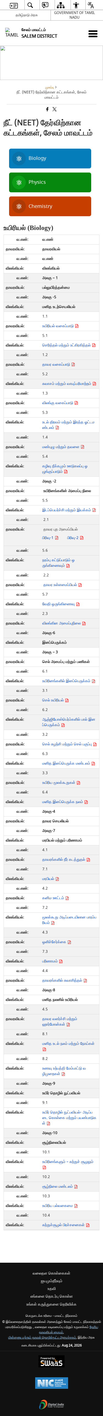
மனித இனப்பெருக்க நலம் (63, 802)
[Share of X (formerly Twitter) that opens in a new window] (54, 109)
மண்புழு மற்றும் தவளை (61, 447)
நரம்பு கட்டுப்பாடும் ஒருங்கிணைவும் (58, 562)
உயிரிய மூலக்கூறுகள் (59, 782)
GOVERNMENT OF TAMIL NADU (74, 15)
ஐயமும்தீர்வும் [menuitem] (51, 1281)
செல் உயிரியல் (53, 700)
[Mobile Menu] (93, 33)
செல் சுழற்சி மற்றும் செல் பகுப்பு (67, 744)
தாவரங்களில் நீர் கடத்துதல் (64, 859)
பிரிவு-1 (48, 538)
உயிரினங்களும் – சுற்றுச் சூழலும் (67, 1162)
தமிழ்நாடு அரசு (27, 15)
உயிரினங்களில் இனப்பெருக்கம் (66, 681)
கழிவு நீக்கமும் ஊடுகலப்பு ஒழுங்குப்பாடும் (65, 468)
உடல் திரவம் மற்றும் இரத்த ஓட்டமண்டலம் (68, 425)
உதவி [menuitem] (52, 1289)
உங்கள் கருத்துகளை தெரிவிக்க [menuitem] (51, 1304)
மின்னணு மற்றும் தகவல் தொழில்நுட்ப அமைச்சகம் (42, 1337)
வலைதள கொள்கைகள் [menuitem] (51, 1273)
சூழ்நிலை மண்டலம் (58, 1186)
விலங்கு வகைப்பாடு (58, 403)
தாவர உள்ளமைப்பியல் (60, 585)
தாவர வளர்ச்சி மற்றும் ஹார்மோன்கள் (59, 1021)
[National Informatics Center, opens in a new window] (51, 1383)
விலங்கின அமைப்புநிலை (62, 623)
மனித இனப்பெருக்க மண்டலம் (66, 763)
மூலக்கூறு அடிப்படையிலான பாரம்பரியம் (69, 920)
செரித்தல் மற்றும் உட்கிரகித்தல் (67, 345)
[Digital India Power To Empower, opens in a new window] (51, 1405)
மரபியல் (48, 879)
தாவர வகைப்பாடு (56, 364)
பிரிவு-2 (73, 538)
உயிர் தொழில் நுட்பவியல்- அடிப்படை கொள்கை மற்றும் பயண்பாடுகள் (69, 1117)
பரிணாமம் (50, 961)
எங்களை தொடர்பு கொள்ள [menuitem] (51, 1296)
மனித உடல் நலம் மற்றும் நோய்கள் (68, 1043)
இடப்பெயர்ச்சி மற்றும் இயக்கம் (67, 510)
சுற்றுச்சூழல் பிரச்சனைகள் (64, 1225)
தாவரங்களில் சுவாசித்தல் (62, 980)
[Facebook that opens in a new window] (47, 109)
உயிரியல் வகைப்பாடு (58, 326)
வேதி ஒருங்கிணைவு (59, 604)
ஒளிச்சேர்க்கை (54, 942)
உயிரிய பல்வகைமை (58, 1206)
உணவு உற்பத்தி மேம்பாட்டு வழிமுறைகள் (64, 1071)
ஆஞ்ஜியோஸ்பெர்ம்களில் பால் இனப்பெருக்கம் (68, 722)
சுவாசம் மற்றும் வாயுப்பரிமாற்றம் (67, 384)
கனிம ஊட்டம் (53, 898)
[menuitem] (13, 5)
